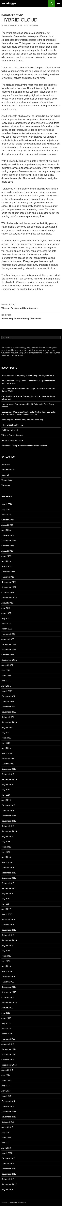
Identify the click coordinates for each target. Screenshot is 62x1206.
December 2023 (8, 540)
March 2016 (6, 971)
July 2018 (5, 841)
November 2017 (8, 878)
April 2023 (6, 561)
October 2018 (7, 826)
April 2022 (6, 623)
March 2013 (6, 1153)
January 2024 (7, 535)
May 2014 (6, 1085)
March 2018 (6, 862)
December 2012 (8, 1168)
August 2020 (7, 727)
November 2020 (8, 712)
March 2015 (6, 1034)
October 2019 (7, 774)
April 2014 (6, 1091)
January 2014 (7, 1106)
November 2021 (8, 649)
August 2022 (7, 603)
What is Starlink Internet (12, 435)
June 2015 (6, 1018)
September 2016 (9, 940)
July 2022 (5, 608)
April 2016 (6, 966)
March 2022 (6, 629)
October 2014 (7, 1059)
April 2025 (6, 514)
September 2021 (9, 660)
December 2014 (8, 1049)
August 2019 (7, 784)
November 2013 (8, 1117)
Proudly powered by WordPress (13, 1203)
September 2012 (9, 1184)
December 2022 (8, 582)
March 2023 (6, 566)
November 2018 (8, 821)
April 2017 (6, 909)
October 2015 (7, 997)
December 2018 (8, 815)
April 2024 (6, 530)
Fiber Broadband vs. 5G (12, 425)
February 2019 (8, 805)
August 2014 (7, 1070)
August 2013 (7, 1127)
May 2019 (6, 795)
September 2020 (9, 722)
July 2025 (5, 509)
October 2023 (7, 546)
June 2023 (6, 556)
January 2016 (7, 982)
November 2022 (8, 587)
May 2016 (6, 961)
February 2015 (8, 1039)
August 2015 (7, 1008)
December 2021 (8, 644)
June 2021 (6, 675)
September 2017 (9, 888)
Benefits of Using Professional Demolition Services (24, 445)
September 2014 (9, 1065)
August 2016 (7, 945)
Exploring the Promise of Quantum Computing (22, 419)
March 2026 (6, 504)
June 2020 (6, 738)
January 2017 (7, 924)
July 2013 (5, 1132)
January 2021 (7, 701)
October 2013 (7, 1122)
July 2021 (5, 670)
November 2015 (8, 992)
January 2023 (7, 577)
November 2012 (8, 1174)
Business (5, 15)
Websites (5, 485)
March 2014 (6, 1096)
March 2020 (6, 753)
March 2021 (6, 691)
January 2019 (7, 810)
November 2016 (8, 930)
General (5, 475)
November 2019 (8, 769)
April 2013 (6, 1148)
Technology (17, 15)
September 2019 (9, 779)
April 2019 (6, 800)
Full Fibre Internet (9, 430)
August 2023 (7, 551)
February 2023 (8, 571)
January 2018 (7, 867)
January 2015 (7, 1044)
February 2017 (8, 919)
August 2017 (7, 893)
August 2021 (7, 665)
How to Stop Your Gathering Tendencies (21, 317)
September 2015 (9, 1002)
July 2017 (5, 899)
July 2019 (5, 790)
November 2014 (8, 1054)
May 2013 (6, 1143)
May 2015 (6, 1023)
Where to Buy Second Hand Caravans (19, 306)
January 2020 (7, 764)
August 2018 (7, 836)
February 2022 (8, 634)
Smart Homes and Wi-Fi (12, 440)
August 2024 (7, 525)
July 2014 (5, 1075)
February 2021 (8, 696)
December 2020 (8, 706)
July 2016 (5, 950)
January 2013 (7, 1163)
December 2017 (8, 873)
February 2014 (8, 1101)
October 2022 (7, 592)
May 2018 (6, 852)
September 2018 (9, 831)
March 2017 (6, 914)
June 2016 (6, 956)
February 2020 (8, 758)
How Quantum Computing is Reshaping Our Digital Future (27, 375)
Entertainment (7, 470)
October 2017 (7, 883)
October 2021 (7, 655)
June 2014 (6, 1080)
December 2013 (8, 1111)
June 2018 (6, 847)
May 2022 (6, 618)
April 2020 (6, 748)
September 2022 (9, 597)
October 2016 (7, 935)
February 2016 (8, 976)
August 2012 (7, 1189)
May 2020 (6, 743)
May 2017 (6, 904)
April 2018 (6, 857)
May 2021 (6, 681)
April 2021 (6, 686)
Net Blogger (8, 3)
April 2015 (6, 1028)
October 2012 (7, 1179)
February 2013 (8, 1158)
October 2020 (7, 717)
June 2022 (6, 613)
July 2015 (5, 1013)
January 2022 (7, 639)
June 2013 (6, 1137)
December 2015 (8, 987)
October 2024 (7, 520)
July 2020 (5, 732)
